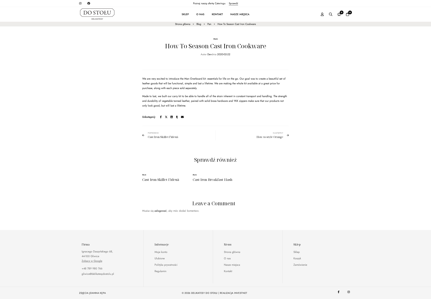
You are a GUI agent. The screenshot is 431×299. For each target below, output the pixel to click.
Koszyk (297, 258)
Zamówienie (300, 265)
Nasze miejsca (232, 265)
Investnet (240, 293)
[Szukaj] (330, 14)
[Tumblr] (177, 117)
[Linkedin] (171, 117)
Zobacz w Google (92, 261)
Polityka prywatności (166, 265)
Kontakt (228, 271)
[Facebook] (160, 117)
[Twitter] (166, 117)
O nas (227, 258)
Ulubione (160, 258)
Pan (209, 24)
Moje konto (161, 252)
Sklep (296, 252)
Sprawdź (233, 3)
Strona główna (182, 24)
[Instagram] (348, 292)
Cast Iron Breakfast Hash (212, 179)
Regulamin (160, 271)
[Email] (182, 117)
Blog (198, 24)
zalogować (160, 211)
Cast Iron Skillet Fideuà (160, 179)
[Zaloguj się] (322, 14)
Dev (206, 54)
